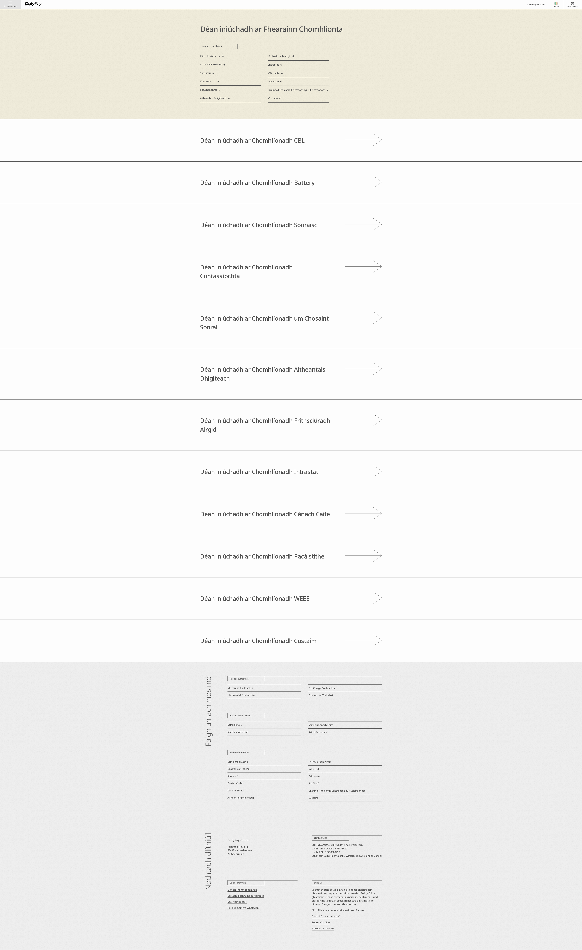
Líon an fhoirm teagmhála (242, 889)
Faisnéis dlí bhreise (323, 928)
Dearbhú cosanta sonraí (326, 916)
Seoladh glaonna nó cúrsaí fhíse (245, 895)
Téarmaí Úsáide (321, 922)
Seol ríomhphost (237, 902)
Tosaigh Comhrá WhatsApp (243, 908)
